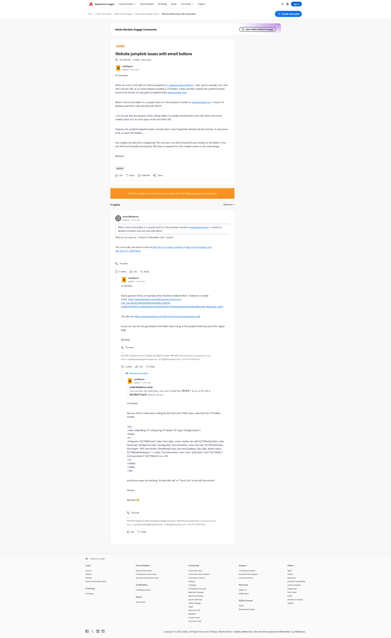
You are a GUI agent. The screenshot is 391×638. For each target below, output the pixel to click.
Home (90, 14)
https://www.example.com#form (167, 247)
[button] (288, 14)
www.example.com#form (181, 85)
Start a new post (192, 193)
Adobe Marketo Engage (123, 14)
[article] (172, 244)
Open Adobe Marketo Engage (260, 29)
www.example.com (201, 102)
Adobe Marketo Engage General (147, 14)
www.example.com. (177, 92)
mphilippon (127, 66)
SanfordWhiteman (130, 216)
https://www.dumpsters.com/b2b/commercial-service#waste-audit (167, 316)
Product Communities (103, 14)
